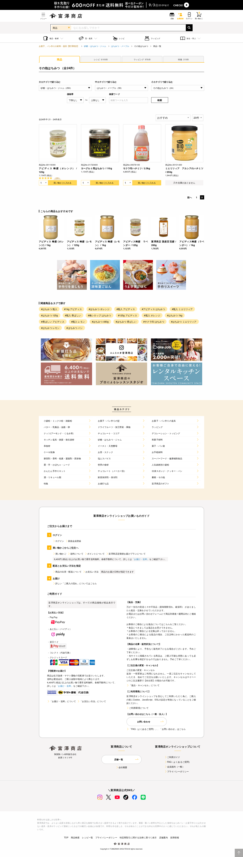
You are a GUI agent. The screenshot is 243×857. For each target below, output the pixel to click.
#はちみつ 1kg (174, 315)
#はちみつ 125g (49, 315)
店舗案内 (163, 837)
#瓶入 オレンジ (152, 315)
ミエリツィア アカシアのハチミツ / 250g (184, 170)
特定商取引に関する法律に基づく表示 (138, 837)
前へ (189, 197)
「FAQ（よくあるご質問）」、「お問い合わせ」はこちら (157, 729)
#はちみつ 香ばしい (126, 321)
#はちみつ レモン (50, 328)
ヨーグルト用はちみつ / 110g (96, 168)
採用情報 (174, 837)
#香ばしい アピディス (52, 321)
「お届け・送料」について (63, 701)
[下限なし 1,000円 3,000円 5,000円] (75, 100)
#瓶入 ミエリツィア (182, 309)
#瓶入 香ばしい (73, 315)
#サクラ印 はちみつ (153, 321)
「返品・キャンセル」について (144, 685)
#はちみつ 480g (100, 321)
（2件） (57, 178)
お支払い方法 (92, 571)
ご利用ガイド (173, 757)
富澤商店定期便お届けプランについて (127, 553)
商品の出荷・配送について (68, 571)
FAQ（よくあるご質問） (179, 761)
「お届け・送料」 (140, 559)
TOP (66, 837)
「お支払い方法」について (93, 701)
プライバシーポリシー (178, 771)
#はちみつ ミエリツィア (184, 321)
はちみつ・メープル (120, 46)
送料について (76, 553)
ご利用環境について (139, 707)
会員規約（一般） (175, 766)
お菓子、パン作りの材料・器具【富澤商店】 (59, 46)
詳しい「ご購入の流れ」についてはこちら (76, 583)
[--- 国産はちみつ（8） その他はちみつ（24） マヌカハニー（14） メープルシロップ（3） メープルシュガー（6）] (177, 88)
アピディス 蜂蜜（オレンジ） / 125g (58, 170)
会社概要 (123, 767)
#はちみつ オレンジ (99, 309)
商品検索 (75, 837)
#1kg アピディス (73, 309)
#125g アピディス (127, 315)
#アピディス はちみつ (153, 309)
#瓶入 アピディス (126, 309)
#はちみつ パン (74, 328)
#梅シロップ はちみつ (99, 315)
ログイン (59, 540)
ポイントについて (96, 553)
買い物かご (60, 553)
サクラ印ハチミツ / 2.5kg (136, 168)
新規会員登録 (74, 540)
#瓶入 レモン (78, 321)
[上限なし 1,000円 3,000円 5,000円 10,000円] (97, 100)
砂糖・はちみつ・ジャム (95, 46)
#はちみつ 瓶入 (49, 309)
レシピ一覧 (87, 837)
